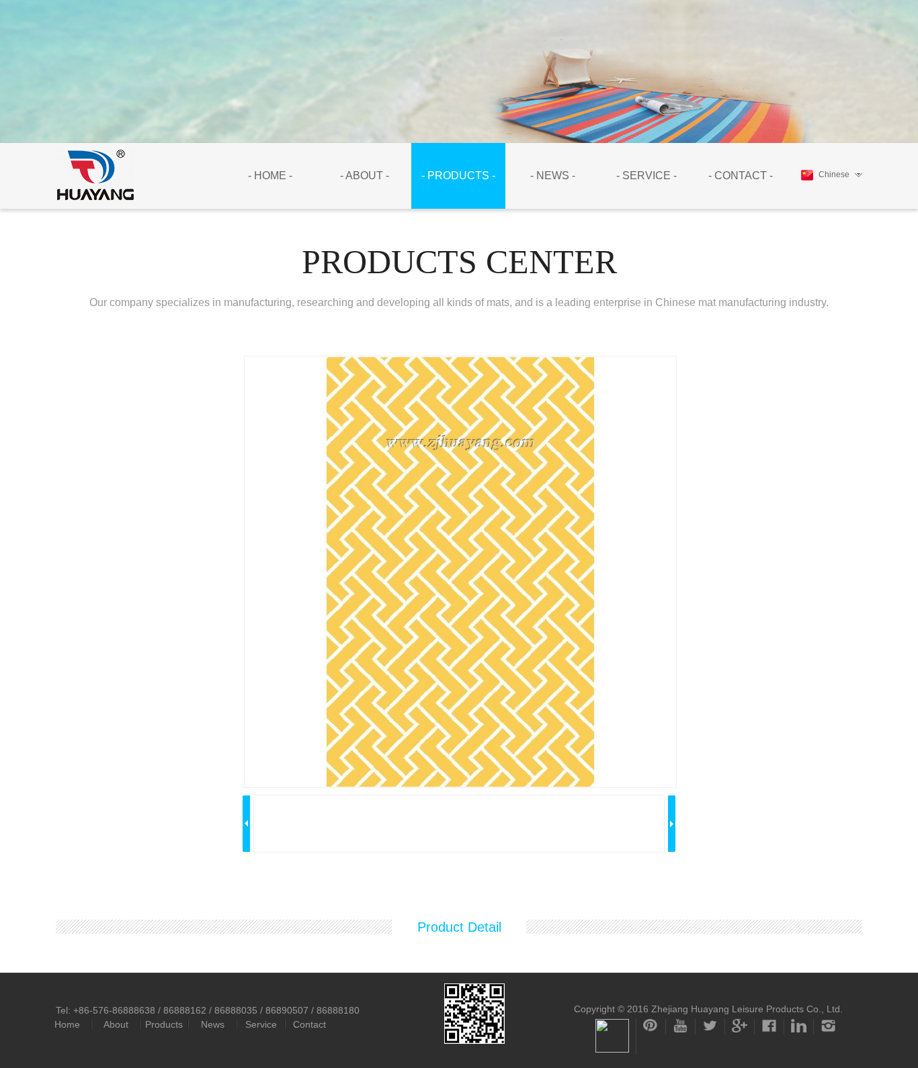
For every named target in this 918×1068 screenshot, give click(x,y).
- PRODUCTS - (458, 175)
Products (164, 1024)
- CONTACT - (740, 175)
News (212, 1024)
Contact (309, 1024)
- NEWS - (552, 175)
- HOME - (270, 175)
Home (67, 1024)
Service (261, 1024)
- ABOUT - (364, 175)
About (115, 1024)
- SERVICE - (646, 175)
